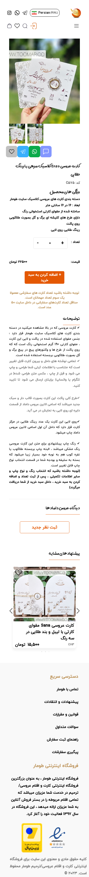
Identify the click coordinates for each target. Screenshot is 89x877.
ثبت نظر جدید (44, 527)
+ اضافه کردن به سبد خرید (44, 277)
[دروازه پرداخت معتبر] (31, 838)
